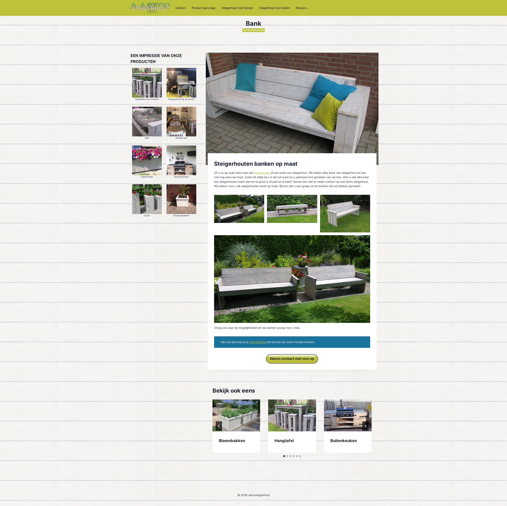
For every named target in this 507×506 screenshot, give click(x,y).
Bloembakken (232, 440)
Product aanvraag (203, 8)
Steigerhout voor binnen (237, 8)
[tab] (284, 456)
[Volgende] (365, 426)
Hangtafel (284, 440)
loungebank (262, 172)
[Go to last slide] (219, 426)
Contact (180, 8)
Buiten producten (253, 30)
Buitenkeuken (343, 440)
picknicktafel (258, 342)
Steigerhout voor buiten (274, 8)
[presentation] (236, 415)
